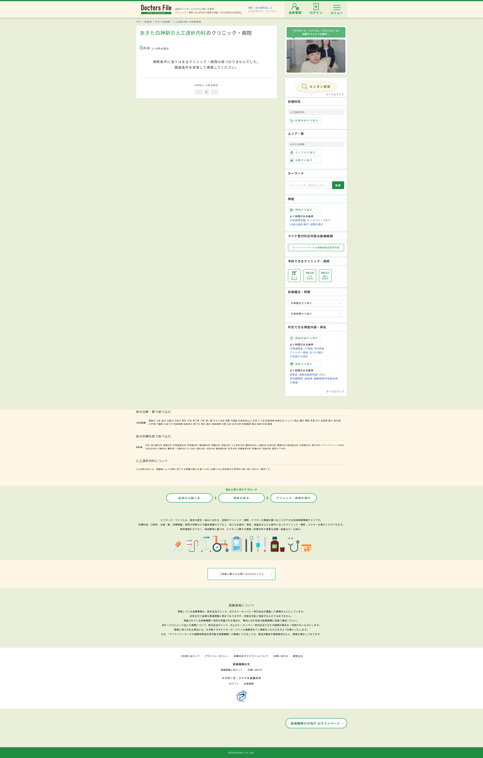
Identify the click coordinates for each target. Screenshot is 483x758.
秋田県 (148, 21)
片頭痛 (294, 382)
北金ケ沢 (168, 423)
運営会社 (298, 656)
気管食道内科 (179, 445)
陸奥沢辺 (279, 420)
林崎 (264, 423)
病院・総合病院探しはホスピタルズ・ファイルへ (262, 9)
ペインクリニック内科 (332, 445)
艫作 (302, 420)
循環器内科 (205, 445)
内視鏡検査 (296, 348)
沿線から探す (304, 160)
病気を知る (241, 498)
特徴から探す (304, 210)
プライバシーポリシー (217, 656)
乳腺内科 (266, 448)
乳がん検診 (316, 352)
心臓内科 (262, 445)
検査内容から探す (306, 338)
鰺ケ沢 (196, 423)
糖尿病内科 (251, 445)
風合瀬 (337, 420)
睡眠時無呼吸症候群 (326, 378)
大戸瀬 (152, 423)
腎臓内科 (216, 445)
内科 (147, 445)
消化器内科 (156, 445)
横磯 (307, 420)
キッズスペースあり (319, 220)
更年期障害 (296, 378)
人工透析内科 (180, 21)
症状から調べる (189, 498)
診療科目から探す (306, 120)
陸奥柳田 (178, 423)
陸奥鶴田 (246, 423)
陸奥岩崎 (270, 420)
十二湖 (261, 420)
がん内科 (190, 448)
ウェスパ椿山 (292, 420)
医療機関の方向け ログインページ (315, 723)
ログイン (234, 683)
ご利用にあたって (190, 656)
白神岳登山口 (245, 420)
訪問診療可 (316, 224)
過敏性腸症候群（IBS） (313, 374)
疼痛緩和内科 (244, 448)
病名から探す (304, 364)
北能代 (178, 420)
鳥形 (184, 420)
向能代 (170, 420)
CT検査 (309, 348)
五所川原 (236, 423)
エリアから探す (305, 152)
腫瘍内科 (281, 445)
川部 (158, 420)
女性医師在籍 (298, 220)
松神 (255, 420)
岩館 (227, 420)
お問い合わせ (280, 656)
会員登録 (249, 683)
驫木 (330, 420)
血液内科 (272, 445)
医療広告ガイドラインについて (251, 656)
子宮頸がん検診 (299, 356)
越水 (208, 423)
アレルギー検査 (299, 352)
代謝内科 (162, 448)
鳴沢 (203, 423)
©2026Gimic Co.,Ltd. (241, 752)
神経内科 (225, 445)
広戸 (317, 420)
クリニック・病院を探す (293, 498)
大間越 (234, 420)
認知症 (294, 374)
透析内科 (200, 448)
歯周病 (308, 378)
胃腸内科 (167, 445)
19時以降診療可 (299, 224)
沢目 (189, 420)
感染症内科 (292, 445)
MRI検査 (319, 348)
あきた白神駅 (162, 21)
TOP (138, 21)
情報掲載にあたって (232, 669)
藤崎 (270, 423)
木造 (229, 423)
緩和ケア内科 (279, 448)
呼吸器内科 (192, 445)
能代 (164, 420)
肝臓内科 (256, 448)
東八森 (196, 420)
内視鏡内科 (305, 445)
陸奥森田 (216, 423)
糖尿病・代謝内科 (177, 448)
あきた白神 (219, 420)
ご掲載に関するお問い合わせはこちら (241, 574)
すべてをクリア (335, 94)
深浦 (312, 420)
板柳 (259, 423)
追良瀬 (324, 420)
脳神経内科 (221, 448)
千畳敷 (159, 423)
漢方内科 (316, 445)
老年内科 (232, 448)
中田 (224, 423)
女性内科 (210, 448)
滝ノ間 (209, 420)
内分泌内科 (151, 448)
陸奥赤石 (188, 423)
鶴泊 (254, 423)
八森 (202, 420)
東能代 (152, 420)
